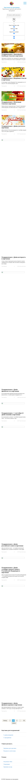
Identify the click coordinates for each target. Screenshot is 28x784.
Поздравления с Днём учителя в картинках (13, 127)
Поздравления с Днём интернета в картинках (14, 258)
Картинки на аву (8, 767)
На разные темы (8, 761)
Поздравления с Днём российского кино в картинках (12, 545)
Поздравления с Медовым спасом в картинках (14, 79)
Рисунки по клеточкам (10, 751)
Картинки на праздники (12, 7)
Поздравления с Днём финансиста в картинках (10, 390)
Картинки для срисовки (10, 748)
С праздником (7, 737)
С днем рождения (8, 735)
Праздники (4, 62)
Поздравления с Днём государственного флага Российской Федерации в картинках (11, 570)
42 (24, 720)
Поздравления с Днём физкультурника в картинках (12, 704)
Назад (5, 720)
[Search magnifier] (14, 19)
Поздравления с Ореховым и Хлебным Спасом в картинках (12, 55)
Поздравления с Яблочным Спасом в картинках (11, 103)
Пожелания (7, 764)
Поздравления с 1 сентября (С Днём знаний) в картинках (13, 414)
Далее (14, 723)
